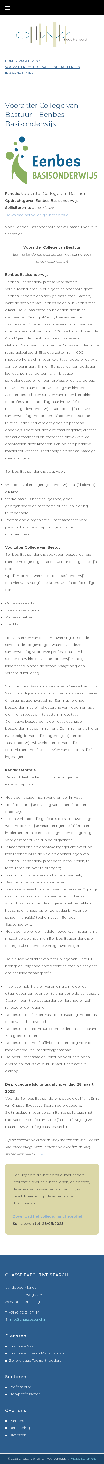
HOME (10, 61)
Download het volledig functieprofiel (37, 215)
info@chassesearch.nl (28, 1319)
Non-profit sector (24, 1394)
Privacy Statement (83, 1458)
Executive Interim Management (37, 1353)
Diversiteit (17, 1435)
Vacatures (28, 61)
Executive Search (24, 1346)
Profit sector (20, 1387)
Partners (16, 1420)
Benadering (19, 1427)
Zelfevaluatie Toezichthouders (35, 1360)
